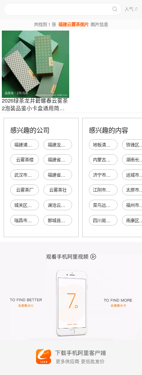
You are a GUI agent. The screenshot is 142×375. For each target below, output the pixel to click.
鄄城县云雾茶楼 (63, 220)
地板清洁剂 (104, 144)
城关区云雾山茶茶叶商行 (38, 205)
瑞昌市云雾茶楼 (29, 220)
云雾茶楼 (24, 159)
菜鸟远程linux (106, 205)
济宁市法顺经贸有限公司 (117, 175)
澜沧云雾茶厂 (61, 205)
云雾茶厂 (24, 190)
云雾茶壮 (58, 190)
